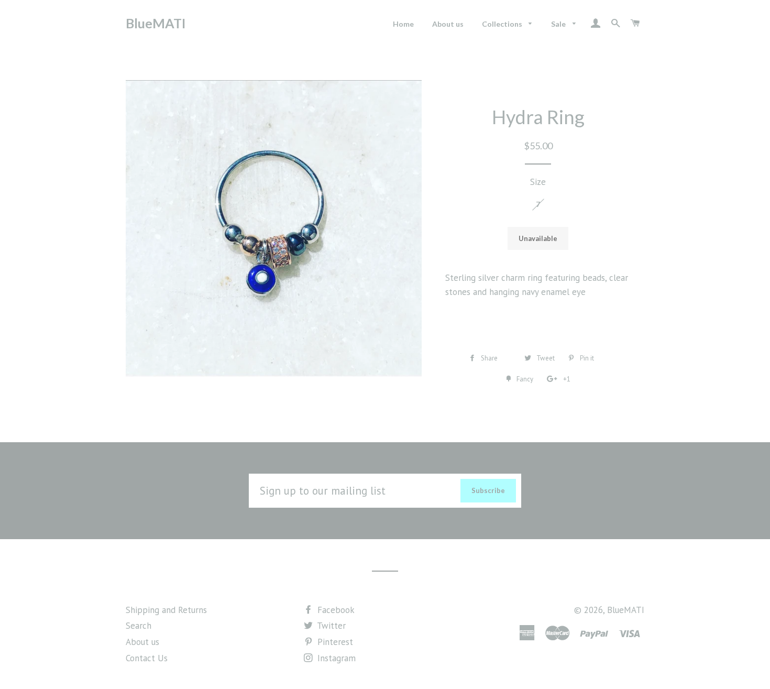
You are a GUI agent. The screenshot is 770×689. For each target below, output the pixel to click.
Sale (559, 23)
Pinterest (334, 642)
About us (448, 23)
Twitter (330, 625)
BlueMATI (155, 23)
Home (403, 23)
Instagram (335, 658)
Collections (503, 23)
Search (138, 625)
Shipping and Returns (166, 610)
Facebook (335, 610)
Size (538, 182)
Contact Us (147, 658)
